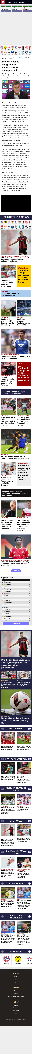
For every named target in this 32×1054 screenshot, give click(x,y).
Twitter (16, 1005)
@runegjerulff (16, 57)
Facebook (16, 1007)
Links (16, 1013)
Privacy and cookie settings (16, 996)
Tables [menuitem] (21, 2)
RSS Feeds (16, 1010)
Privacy (16, 993)
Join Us (16, 982)
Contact (16, 979)
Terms (16, 991)
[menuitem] (3, 2)
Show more (16, 570)
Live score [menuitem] (12, 2)
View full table (16, 623)
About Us (16, 976)
